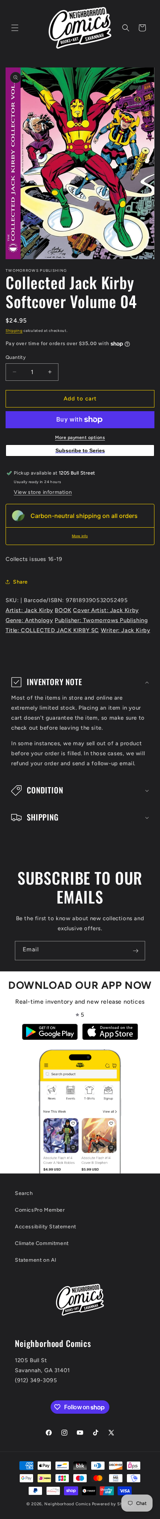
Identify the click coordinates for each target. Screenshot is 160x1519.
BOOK (63, 610)
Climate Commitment (42, 1243)
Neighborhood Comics (67, 1504)
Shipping (14, 330)
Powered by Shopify (113, 1504)
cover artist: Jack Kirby (105, 610)
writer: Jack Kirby (125, 630)
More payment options (80, 437)
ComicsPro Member (40, 1210)
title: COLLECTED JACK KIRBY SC (52, 630)
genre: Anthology (29, 620)
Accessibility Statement (45, 1227)
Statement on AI (36, 1260)
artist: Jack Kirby (29, 610)
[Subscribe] (135, 950)
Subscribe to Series (80, 450)
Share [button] (20, 582)
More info (80, 536)
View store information (43, 492)
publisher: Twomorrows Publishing (101, 620)
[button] (15, 28)
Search (24, 1193)
